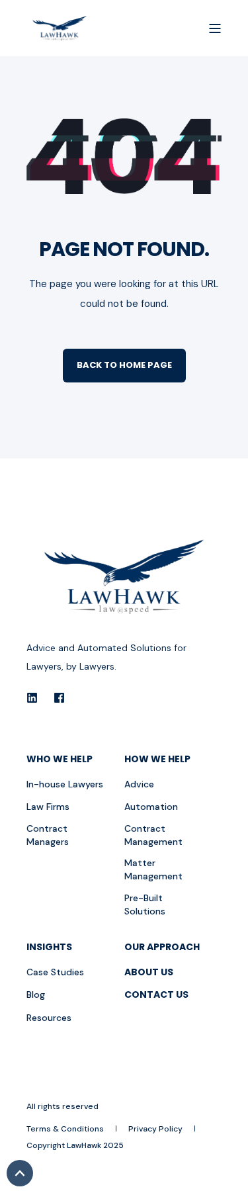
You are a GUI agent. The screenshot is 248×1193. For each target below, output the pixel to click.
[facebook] (55, 697)
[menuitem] (72, 763)
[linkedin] (36, 697)
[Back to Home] (59, 28)
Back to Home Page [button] (124, 365)
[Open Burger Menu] (215, 28)
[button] (20, 1173)
